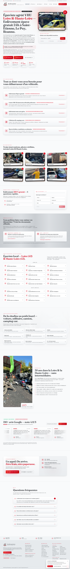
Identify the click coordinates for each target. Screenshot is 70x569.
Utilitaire (53, 197)
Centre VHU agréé (28, 546)
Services (33, 4)
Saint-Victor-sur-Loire (55, 554)
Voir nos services (28, 57)
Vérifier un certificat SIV (29, 555)
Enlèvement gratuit (28, 545)
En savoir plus (64, 566)
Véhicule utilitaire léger (45, 546)
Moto (38, 203)
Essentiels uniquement (57, 566)
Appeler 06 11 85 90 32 (13, 471)
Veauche (53, 555)
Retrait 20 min (19, 57)
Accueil (28, 4)
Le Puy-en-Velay (55, 558)
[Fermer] (67, 561)
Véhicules (40, 4)
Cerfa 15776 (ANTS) (28, 556)
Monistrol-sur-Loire (63, 558)
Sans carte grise (28, 548)
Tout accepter (50, 566)
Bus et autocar (44, 555)
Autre (52, 203)
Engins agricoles (44, 553)
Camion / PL (39, 200)
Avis (51, 4)
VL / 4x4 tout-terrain (45, 556)
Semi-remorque (44, 552)
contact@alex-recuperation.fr (62, 0)
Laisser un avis (62, 423)
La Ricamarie (62, 551)
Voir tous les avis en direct (51, 423)
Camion (43, 548)
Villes (46, 4)
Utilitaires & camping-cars (29, 549)
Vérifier (62, 38)
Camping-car (54, 200)
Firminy (61, 546)
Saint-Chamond (62, 547)
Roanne (53, 547)
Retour (38, 206)
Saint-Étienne (54, 546)
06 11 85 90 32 (9, 57)
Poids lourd (43, 549)
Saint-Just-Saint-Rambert (63, 554)
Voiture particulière (45, 545)
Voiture (38, 197)
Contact (55, 4)
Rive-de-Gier (62, 550)
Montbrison (54, 550)
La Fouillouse (54, 551)
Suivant (61, 206)
